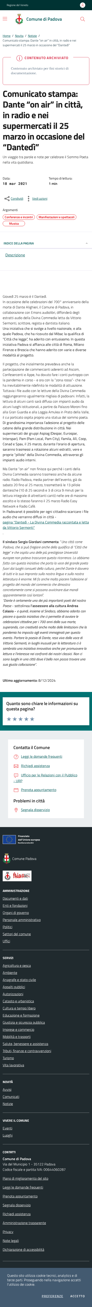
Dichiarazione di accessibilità (23, 1249)
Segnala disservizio (17, 1205)
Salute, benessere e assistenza (25, 1043)
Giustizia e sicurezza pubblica (24, 1022)
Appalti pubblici (14, 986)
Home (6, 35)
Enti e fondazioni (15, 905)
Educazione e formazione (21, 1015)
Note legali (11, 1240)
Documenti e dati (15, 898)
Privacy (8, 1231)
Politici (7, 926)
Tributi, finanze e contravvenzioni (27, 1050)
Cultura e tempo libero (19, 1008)
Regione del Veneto (17, 5)
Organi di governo (16, 912)
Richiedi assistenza (17, 1214)
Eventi (7, 1128)
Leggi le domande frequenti (23, 1187)
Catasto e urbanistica (18, 1001)
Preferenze (52, 1296)
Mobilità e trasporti (17, 1036)
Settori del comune (17, 934)
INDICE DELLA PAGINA (19, 243)
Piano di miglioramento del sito (25, 1178)
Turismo (8, 1058)
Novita (19, 35)
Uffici (6, 941)
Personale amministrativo (22, 919)
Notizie (32, 35)
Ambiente (10, 972)
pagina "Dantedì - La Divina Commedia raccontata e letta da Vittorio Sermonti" (46, 525)
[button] (82, 19)
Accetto (77, 1296)
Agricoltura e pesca (17, 965)
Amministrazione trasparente (24, 1222)
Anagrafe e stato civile (19, 979)
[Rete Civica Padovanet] (46, 876)
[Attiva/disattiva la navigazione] (5, 18)
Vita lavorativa (13, 1065)
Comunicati (11, 1096)
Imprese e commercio (18, 1029)
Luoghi (8, 1135)
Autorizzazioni (13, 994)
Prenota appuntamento (20, 1196)
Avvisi (7, 1089)
